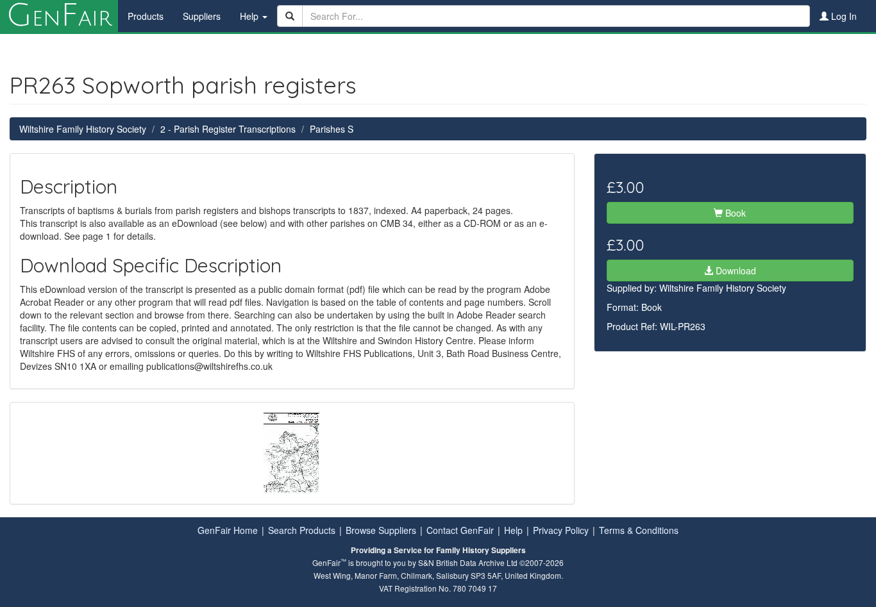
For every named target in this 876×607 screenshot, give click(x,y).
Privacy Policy (561, 530)
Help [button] (250, 16)
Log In (843, 16)
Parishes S (331, 128)
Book (734, 212)
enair (59, 16)
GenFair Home (228, 530)
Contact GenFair (460, 530)
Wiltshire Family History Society (82, 128)
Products (146, 16)
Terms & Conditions (638, 530)
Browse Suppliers (381, 530)
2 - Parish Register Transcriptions (228, 128)
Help (513, 530)
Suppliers (202, 16)
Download (734, 270)
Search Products (301, 530)
